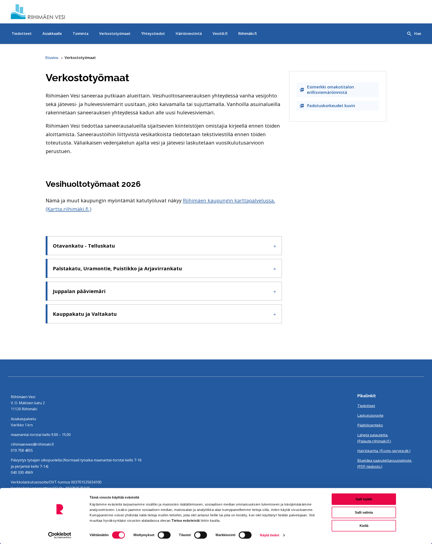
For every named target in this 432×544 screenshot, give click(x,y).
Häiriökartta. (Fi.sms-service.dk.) (383, 450)
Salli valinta (364, 512)
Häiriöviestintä (189, 33)
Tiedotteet (22, 33)
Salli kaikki (364, 499)
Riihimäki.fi (247, 33)
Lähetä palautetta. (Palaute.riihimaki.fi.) (374, 438)
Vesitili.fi (220, 33)
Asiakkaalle (52, 33)
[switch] (164, 535)
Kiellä (364, 526)
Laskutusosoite (370, 415)
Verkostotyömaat (114, 33)
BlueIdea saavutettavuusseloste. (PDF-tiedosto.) (384, 463)
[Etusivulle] (77, 12)
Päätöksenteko (370, 425)
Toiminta (80, 33)
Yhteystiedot (153, 33)
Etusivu (52, 57)
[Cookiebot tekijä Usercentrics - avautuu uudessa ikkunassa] (59, 535)
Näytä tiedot (269, 535)
